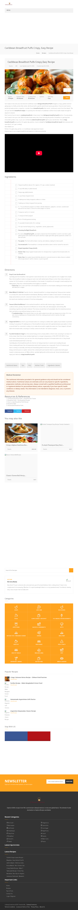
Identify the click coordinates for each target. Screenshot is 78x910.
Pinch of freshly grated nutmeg (27, 219)
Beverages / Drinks (16, 661)
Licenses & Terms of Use (23, 907)
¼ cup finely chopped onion (26, 196)
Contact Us (9, 894)
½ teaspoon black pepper (25, 216)
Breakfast (11, 836)
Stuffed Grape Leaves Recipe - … (16, 857)
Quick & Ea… (45, 825)
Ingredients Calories (54, 365)
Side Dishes (39, 644)
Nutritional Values (11, 365)
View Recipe (13, 679)
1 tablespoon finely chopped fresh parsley (30, 203)
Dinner (39, 636)
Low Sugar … (45, 828)
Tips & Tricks (9, 891)
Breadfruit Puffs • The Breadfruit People (19, 400)
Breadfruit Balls (12, 404)
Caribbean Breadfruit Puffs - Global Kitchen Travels (22, 398)
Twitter (18, 411)
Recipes (44, 53)
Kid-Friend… (11, 828)
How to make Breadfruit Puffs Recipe (18, 402)
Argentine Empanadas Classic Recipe (23, 711)
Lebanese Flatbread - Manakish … (16, 876)
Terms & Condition (10, 907)
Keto (61, 627)
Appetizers (16, 627)
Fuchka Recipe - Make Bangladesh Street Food (26, 683)
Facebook (10, 411)
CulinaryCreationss (31, 905)
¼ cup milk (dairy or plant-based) (27, 189)
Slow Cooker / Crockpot (39, 618)
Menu (8, 10)
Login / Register (11, 896)
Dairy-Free (11, 833)
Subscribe (69, 781)
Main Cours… (45, 839)
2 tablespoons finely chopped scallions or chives (31, 199)
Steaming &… (11, 831)
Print (67, 97)
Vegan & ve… (45, 823)
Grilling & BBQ (39, 653)
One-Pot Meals (16, 653)
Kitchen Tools (39, 365)
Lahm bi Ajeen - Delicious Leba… (15, 863)
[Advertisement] (39, 29)
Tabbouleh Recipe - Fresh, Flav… (15, 871)
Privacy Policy (34, 907)
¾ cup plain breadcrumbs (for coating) (29, 223)
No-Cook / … (11, 823)
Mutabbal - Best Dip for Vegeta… (16, 873)
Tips (22, 365)
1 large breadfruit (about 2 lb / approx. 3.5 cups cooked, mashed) (36, 185)
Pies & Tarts (61, 644)
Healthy (16, 644)
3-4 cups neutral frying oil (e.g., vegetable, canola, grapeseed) (35, 227)
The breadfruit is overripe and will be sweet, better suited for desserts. (43, 244)
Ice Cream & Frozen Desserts (62, 618)
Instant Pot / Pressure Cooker (16, 636)
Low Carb (39, 610)
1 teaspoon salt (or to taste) (26, 212)
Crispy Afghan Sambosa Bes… (17, 445)
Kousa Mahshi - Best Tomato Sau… (16, 865)
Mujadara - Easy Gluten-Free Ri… (15, 860)
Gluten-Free (39, 661)
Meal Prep (62, 636)
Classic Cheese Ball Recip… (16, 475)
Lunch (44, 833)
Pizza (16, 618)
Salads (10, 841)
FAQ (29, 365)
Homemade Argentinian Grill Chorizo (22, 699)
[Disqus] (39, 510)
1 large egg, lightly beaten (25, 192)
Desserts (10, 839)
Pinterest (27, 411)
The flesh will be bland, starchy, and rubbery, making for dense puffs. (40, 241)
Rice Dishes (61, 610)
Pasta (44, 841)
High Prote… (45, 831)
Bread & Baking (61, 661)
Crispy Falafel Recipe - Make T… (15, 868)
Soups (16, 610)
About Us (42, 907)
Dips (61, 653)
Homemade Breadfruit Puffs (15, 405)
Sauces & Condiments (39, 627)
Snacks (11, 66)
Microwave (11, 825)
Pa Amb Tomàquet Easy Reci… (53, 445)
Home (37, 53)
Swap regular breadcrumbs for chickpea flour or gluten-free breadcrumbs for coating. (44, 252)
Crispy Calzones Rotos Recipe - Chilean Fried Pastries (28, 677)
